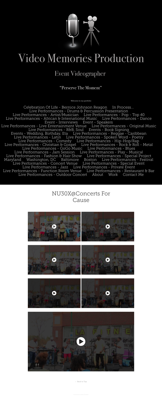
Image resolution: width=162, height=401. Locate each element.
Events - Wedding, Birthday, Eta (39, 133)
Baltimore (70, 159)
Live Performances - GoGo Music (52, 148)
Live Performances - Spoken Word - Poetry (105, 137)
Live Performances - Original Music (124, 126)
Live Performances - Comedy (45, 141)
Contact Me (133, 174)
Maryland (12, 159)
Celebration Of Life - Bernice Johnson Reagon (65, 107)
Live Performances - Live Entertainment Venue (44, 126)
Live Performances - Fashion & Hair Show (44, 156)
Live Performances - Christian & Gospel (40, 145)
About (97, 174)
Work (113, 174)
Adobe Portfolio (84, 394)
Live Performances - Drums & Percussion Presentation (78, 111)
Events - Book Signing (109, 130)
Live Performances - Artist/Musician (46, 115)
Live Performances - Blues (111, 148)
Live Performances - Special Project (119, 156)
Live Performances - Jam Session (44, 152)
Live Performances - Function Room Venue (42, 171)
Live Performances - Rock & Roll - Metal (117, 145)
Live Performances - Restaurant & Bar (120, 171)
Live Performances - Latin (37, 137)
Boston (90, 159)
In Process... (123, 107)
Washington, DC (41, 159)
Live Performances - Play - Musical (111, 152)
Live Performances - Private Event (104, 167)
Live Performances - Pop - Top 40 (114, 115)
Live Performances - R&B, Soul (56, 130)
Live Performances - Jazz (45, 167)
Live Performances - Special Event (114, 163)
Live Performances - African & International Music (51, 118)
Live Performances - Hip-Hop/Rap (108, 141)
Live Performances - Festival (127, 159)
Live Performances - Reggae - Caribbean (109, 133)
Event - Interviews (61, 122)
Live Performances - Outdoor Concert (52, 174)
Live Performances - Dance (127, 118)
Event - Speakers (98, 122)
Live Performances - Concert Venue (45, 163)
